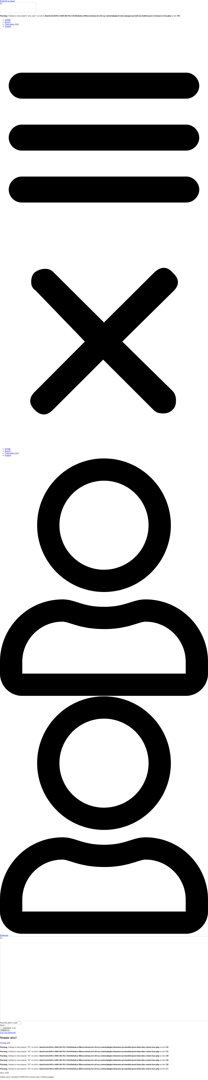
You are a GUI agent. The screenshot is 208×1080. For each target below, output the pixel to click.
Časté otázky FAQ (12, 24)
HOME (8, 20)
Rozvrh (7, 22)
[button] (104, 237)
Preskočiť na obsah (7, 1)
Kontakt (8, 26)
